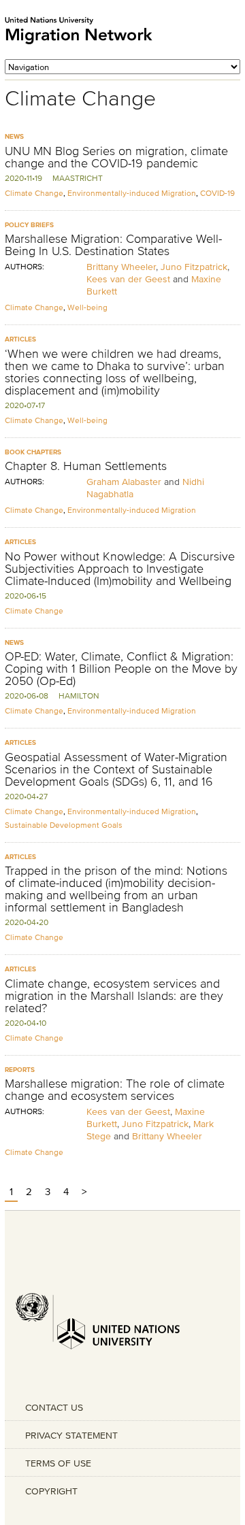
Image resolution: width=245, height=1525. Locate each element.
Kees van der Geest (128, 279)
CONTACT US (54, 1407)
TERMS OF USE (58, 1463)
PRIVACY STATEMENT (71, 1435)
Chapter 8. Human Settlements (86, 466)
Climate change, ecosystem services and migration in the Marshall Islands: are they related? (114, 996)
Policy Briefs (29, 225)
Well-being (87, 307)
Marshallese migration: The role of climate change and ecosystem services (115, 1090)
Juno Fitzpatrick (194, 266)
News (14, 136)
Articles (20, 339)
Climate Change (34, 193)
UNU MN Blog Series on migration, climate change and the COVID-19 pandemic (116, 157)
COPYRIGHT (51, 1491)
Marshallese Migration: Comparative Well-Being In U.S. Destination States (113, 245)
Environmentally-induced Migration (131, 193)
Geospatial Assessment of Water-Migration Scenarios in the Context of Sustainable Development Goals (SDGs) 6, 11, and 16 (116, 769)
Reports (20, 1069)
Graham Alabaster (123, 481)
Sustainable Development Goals (63, 825)
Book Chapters (33, 452)
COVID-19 (217, 193)
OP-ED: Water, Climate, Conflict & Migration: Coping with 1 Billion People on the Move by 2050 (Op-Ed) (121, 669)
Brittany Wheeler (121, 266)
